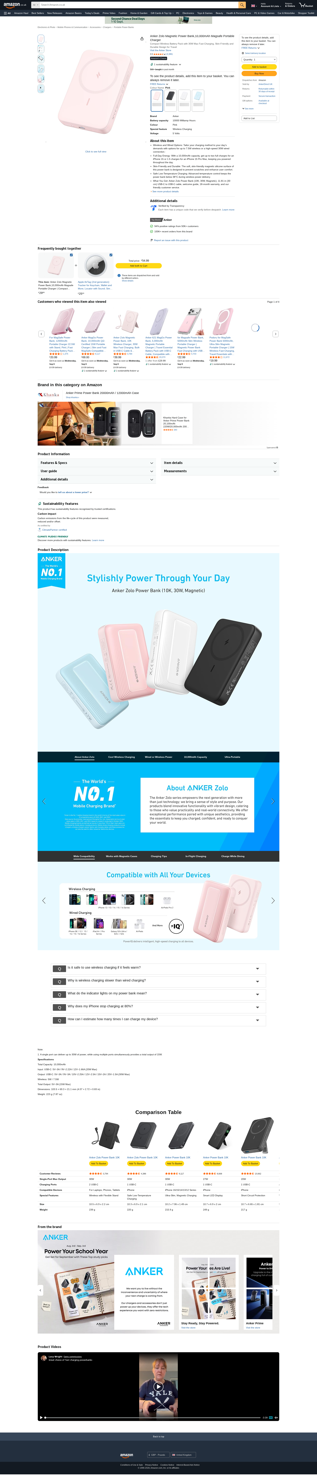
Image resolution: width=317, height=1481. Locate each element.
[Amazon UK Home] (126, 1456)
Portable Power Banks (124, 27)
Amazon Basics (74, 13)
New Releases (54, 13)
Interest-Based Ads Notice (188, 1465)
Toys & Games (204, 13)
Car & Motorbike (286, 13)
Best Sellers (38, 13)
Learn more (228, 209)
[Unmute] (276, 1418)
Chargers (107, 27)
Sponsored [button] (271, 447)
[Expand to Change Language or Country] (256, 6)
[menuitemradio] (271, 1417)
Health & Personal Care (238, 13)
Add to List (249, 118)
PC (177, 13)
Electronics (188, 13)
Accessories (95, 27)
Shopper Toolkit (306, 13)
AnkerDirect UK (265, 84)
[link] (95, 265)
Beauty (219, 13)
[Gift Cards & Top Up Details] (173, 13)
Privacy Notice (151, 1465)
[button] (7, 13)
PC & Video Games (264, 13)
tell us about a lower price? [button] (73, 492)
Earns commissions (73, 1356)
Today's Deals (92, 13)
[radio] (41, 39)
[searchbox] (139, 5)
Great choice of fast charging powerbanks (70, 1359)
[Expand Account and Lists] (280, 6)
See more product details (165, 191)
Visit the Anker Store (160, 50)
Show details (127, 281)
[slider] (153, 1417)
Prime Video (109, 13)
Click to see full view (95, 151)
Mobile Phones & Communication (72, 27)
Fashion (123, 13)
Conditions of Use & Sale (131, 1465)
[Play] (40, 1417)
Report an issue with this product (171, 240)
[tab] (84, 757)
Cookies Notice (167, 1465)
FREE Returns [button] (249, 47)
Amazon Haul (21, 13)
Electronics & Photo (46, 27)
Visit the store (188, 1327)
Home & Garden (138, 13)
